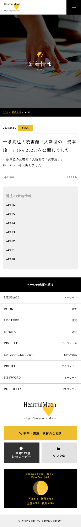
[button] (73, 7)
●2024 (10, 223)
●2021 (10, 250)
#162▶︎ (72, 177)
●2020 (10, 259)
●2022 (10, 241)
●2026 (10, 205)
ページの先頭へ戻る (40, 284)
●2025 (10, 214)
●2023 (10, 232)
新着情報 (16, 112)
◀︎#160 (8, 177)
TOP (5, 112)
